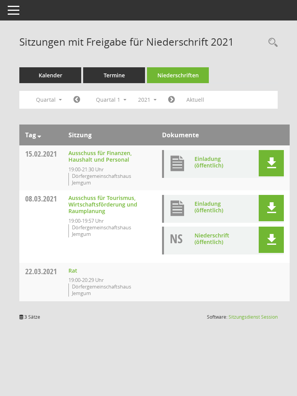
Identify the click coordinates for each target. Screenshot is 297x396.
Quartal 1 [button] (109, 99)
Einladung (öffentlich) (209, 162)
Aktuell (195, 99)
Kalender (50, 75)
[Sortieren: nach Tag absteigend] (39, 135)
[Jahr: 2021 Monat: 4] (171, 100)
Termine (114, 75)
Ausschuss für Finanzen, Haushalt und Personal (100, 156)
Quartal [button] (46, 99)
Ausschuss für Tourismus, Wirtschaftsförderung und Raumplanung (102, 204)
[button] (271, 163)
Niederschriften (178, 75)
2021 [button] (145, 99)
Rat (72, 270)
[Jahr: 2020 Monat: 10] (77, 100)
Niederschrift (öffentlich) (212, 239)
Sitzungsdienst (253, 317)
